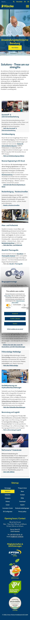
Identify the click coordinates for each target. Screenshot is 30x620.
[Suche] (13, 1)
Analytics (24, 307)
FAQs (22, 498)
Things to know (22, 488)
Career (8, 505)
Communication (17, 304)
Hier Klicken (15, 47)
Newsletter (19, 1)
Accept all (15, 313)
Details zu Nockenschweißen (11, 205)
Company (7, 498)
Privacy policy (22, 511)
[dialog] (15, 310)
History (8, 501)
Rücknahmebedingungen (22, 508)
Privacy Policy (7, 295)
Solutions (7, 491)
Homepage (7, 488)
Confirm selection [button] (15, 318)
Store (22, 491)
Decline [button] (15, 323)
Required (8, 307)
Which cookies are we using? (15, 329)
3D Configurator (7, 511)
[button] (27, 6)
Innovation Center (7, 508)
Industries (7, 495)
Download (22, 501)
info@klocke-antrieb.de (16, 536)
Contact (22, 495)
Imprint (22, 505)
